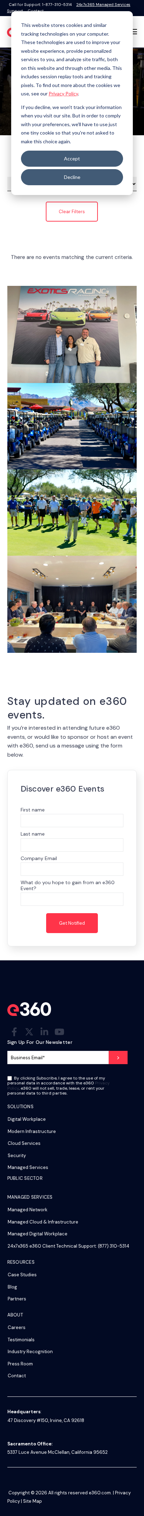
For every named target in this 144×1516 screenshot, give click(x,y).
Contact (36, 10)
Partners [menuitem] (17, 1299)
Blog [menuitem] (12, 1287)
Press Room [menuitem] (20, 1364)
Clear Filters (72, 212)
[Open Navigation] (133, 31)
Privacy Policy (63, 93)
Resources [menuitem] (21, 1262)
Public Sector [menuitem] (25, 1178)
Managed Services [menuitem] (28, 1167)
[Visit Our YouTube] (59, 1032)
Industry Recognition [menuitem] (30, 1352)
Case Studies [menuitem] (22, 1275)
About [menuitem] (15, 1315)
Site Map (32, 1501)
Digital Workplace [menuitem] (27, 1119)
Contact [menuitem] (17, 1376)
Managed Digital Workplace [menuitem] (37, 1234)
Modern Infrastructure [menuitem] (32, 1131)
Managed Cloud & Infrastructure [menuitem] (43, 1222)
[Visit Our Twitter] (29, 1032)
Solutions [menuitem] (20, 1107)
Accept (72, 158)
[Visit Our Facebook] (14, 1032)
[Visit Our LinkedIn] (44, 1032)
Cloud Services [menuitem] (24, 1143)
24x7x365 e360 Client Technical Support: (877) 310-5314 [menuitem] (68, 1246)
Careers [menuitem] (17, 1327)
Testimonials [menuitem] (21, 1340)
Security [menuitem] (17, 1155)
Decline (72, 177)
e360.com (100, 1493)
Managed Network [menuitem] (28, 1210)
